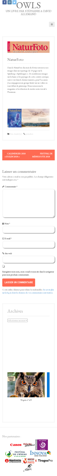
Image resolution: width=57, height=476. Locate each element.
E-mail (8, 238)
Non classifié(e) (16, 134)
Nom (7, 223)
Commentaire (11, 186)
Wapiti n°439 (26, 399)
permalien (29, 134)
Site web (8, 253)
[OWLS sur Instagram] (9, 2)
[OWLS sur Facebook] (4, 2)
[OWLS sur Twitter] (14, 2)
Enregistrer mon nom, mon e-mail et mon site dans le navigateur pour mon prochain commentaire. (28, 273)
